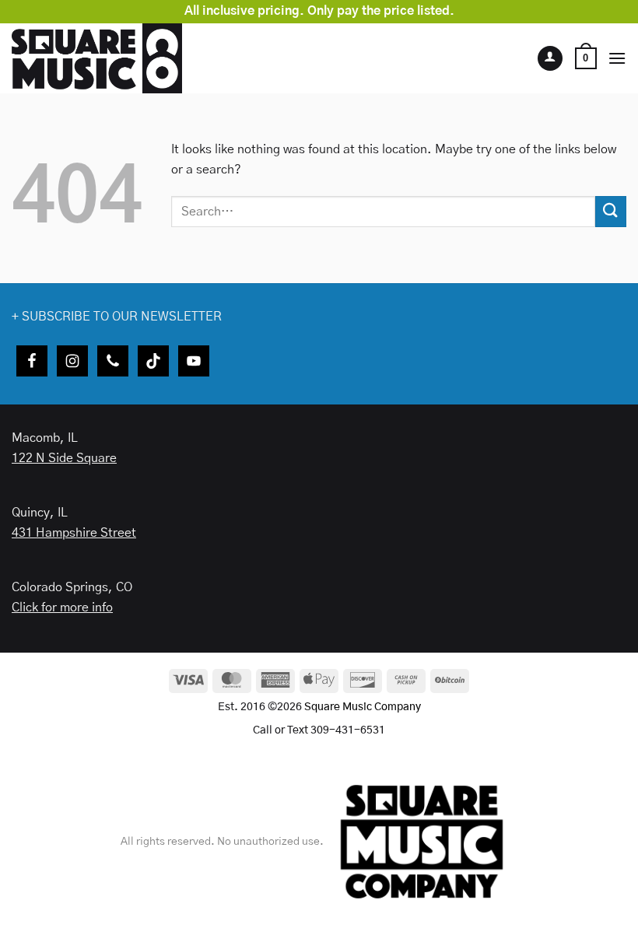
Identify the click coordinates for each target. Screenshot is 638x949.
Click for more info (62, 607)
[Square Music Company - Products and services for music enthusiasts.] (113, 58)
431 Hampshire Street (74, 533)
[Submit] (610, 211)
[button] (586, 58)
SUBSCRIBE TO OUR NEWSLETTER (122, 316)
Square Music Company (362, 707)
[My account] (550, 59)
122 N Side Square (64, 458)
